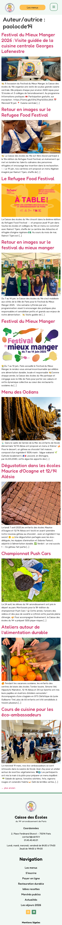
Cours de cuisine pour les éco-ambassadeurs (27, 712)
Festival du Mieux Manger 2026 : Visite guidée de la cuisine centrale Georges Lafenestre (28, 43)
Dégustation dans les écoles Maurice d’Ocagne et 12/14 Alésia (30, 471)
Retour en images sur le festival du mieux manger (28, 244)
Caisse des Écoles (31, 817)
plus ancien (8, 788)
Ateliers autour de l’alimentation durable (24, 629)
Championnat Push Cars (26, 553)
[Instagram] (28, 912)
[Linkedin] (34, 912)
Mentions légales (31, 922)
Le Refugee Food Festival (27, 178)
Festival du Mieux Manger (28, 321)
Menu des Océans (19, 392)
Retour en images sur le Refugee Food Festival (26, 112)
